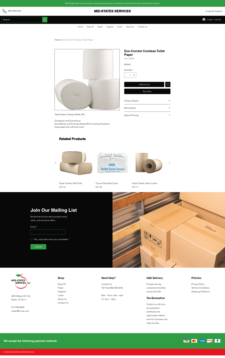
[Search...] (44, 19)
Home (57, 39)
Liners (61, 295)
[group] (112, 167)
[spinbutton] (130, 75)
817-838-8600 (17, 307)
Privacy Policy (198, 284)
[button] (218, 19)
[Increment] (134, 75)
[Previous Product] (55, 162)
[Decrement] (126, 75)
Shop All (62, 284)
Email (33, 226)
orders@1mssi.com (20, 311)
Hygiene (62, 291)
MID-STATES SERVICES (112, 11)
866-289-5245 (116, 287)
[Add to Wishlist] (167, 84)
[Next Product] (169, 162)
